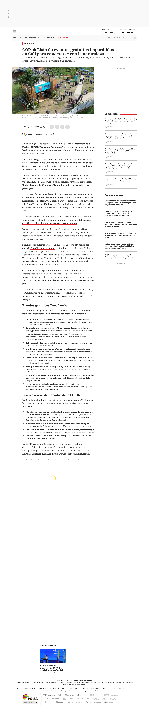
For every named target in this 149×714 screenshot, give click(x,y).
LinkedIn (62, 127)
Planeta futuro (104, 698)
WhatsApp (67, 127)
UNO (63, 698)
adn (105, 694)
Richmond (48, 701)
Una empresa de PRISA (30, 697)
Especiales (64, 38)
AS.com (99, 694)
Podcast (32, 38)
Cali (39, 460)
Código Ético (99, 691)
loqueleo (97, 701)
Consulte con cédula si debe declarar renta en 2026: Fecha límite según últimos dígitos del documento (120, 166)
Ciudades (41, 38)
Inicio (15, 38)
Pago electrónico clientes (58, 688)
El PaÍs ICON (78, 701)
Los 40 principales (58, 694)
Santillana (68, 694)
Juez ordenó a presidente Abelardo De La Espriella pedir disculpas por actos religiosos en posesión (120, 203)
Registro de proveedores (91, 688)
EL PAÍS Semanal (94, 698)
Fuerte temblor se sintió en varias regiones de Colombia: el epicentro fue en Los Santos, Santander (121, 136)
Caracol (114, 694)
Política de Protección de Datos (124, 688)
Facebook (52, 127)
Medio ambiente (51, 460)
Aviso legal (106, 688)
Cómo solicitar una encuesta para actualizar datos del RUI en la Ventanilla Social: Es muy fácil (118, 213)
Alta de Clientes (75, 688)
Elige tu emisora (127, 32)
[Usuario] (134, 38)
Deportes (23, 38)
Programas (51, 38)
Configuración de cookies (69, 691)
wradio (70, 698)
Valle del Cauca (67, 460)
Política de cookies (52, 691)
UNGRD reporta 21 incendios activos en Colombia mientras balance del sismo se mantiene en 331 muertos (121, 257)
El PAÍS (49, 694)
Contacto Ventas (30, 688)
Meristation (108, 701)
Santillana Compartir (81, 694)
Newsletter (130, 38)
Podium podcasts (69, 701)
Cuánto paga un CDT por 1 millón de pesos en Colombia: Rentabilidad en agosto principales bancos (119, 246)
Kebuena (113, 698)
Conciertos (81, 460)
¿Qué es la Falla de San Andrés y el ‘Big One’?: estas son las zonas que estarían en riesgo (121, 121)
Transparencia (86, 691)
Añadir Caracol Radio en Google (40, 134)
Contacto (18, 688)
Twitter (57, 127)
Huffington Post (52, 698)
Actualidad (29, 43)
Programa (109, 32)
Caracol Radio (74, 31)
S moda (88, 701)
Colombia (29, 460)
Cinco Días (78, 698)
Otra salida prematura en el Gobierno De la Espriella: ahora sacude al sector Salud (120, 235)
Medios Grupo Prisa (30, 702)
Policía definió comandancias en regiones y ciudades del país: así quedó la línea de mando (121, 224)
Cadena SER (91, 694)
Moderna (59, 701)
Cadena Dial (87, 698)
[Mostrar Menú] (14, 31)
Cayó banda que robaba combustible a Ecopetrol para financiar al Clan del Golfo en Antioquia (120, 151)
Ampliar (90, 72)
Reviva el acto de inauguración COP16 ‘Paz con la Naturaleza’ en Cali (51, 668)
